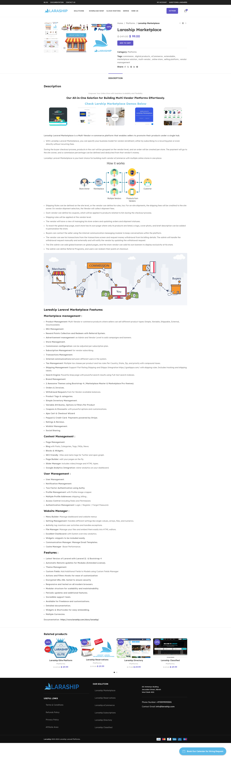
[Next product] (185, 23)
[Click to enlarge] (64, 48)
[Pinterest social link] (131, 67)
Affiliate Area (52, 727)
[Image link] (58, 116)
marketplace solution (127, 59)
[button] (47, 51)
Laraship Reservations (97, 659)
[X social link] (128, 67)
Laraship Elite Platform (60, 660)
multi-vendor (144, 59)
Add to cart (125, 43)
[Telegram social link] (137, 67)
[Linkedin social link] (134, 67)
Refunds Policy (52, 712)
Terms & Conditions (54, 705)
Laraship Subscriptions (105, 712)
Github (172, 11)
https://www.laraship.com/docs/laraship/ (79, 619)
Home (120, 23)
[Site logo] (56, 10)
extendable (169, 56)
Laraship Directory (133, 660)
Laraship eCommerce (105, 705)
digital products (142, 56)
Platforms (130, 23)
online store (157, 59)
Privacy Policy (52, 719)
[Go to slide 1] (114, 672)
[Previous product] (180, 23)
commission (128, 56)
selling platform (171, 59)
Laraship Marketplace (105, 690)
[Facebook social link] (125, 67)
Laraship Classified (170, 660)
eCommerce (157, 56)
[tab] (115, 77)
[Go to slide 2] (116, 672)
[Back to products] (182, 23)
